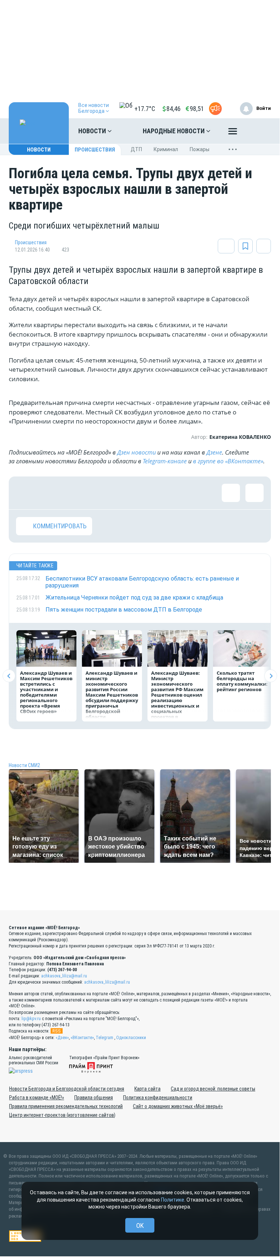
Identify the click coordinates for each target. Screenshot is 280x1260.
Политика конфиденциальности (157, 1097)
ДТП (136, 149)
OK (140, 1225)
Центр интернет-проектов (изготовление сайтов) (62, 1115)
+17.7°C (144, 108)
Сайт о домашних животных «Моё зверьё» (178, 1106)
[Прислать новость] (215, 108)
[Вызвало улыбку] (49, 493)
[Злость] (143, 493)
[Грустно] (120, 493)
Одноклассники (131, 1037)
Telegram (104, 1037)
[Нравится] (25, 493)
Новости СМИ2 (24, 765)
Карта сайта (147, 1089)
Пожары (199, 149)
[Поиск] (258, 131)
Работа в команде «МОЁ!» (36, 1097)
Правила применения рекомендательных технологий (66, 1106)
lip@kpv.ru (31, 1018)
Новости (92, 131)
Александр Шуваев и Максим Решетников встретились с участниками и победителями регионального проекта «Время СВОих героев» (46, 692)
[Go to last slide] (9, 676)
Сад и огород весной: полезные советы (213, 1089)
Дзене (214, 452)
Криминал (166, 149)
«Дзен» (62, 1037)
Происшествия (95, 149)
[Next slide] (270, 676)
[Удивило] (96, 493)
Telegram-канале (165, 461)
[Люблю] (72, 493)
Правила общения (93, 1097)
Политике (172, 1200)
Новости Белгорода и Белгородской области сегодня (66, 1089)
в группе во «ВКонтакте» (228, 461)
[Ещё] (232, 133)
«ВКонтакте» (82, 1037)
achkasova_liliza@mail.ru (64, 975)
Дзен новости (136, 452)
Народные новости (174, 131)
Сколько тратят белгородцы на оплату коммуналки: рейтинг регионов (242, 681)
